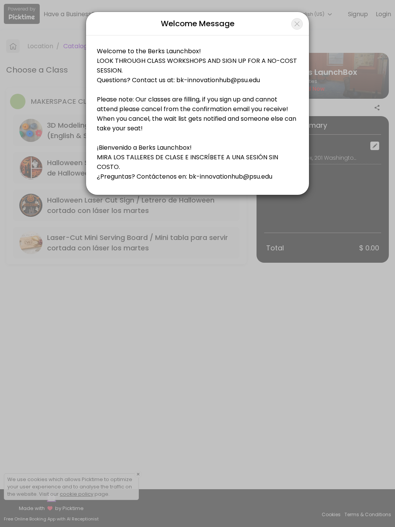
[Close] (297, 24)
